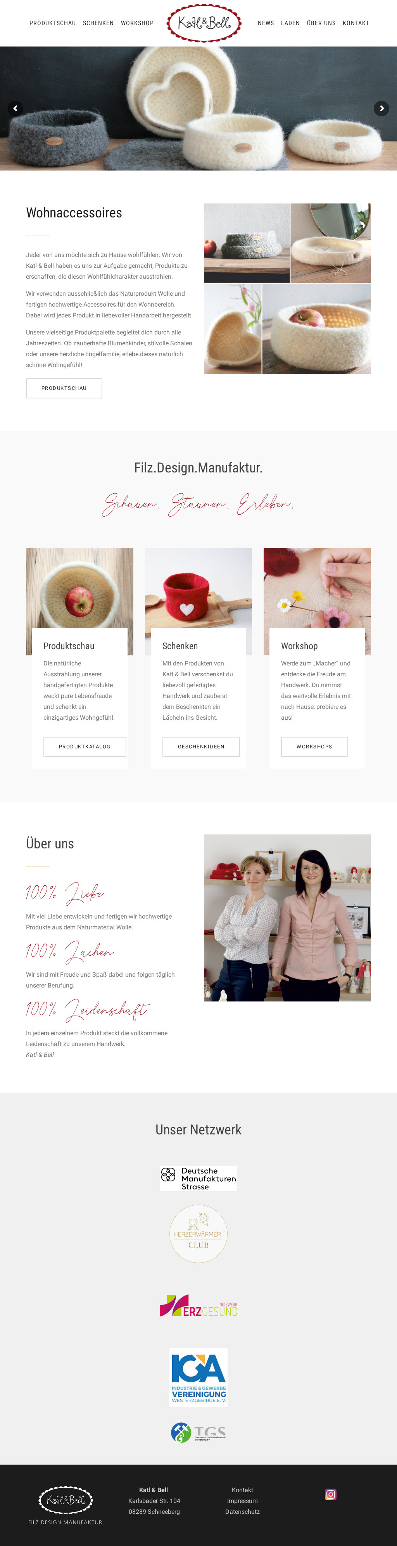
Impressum (242, 1501)
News (266, 23)
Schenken (98, 23)
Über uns (321, 23)
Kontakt (356, 23)
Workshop (137, 23)
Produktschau (52, 23)
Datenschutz (242, 1511)
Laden (290, 23)
